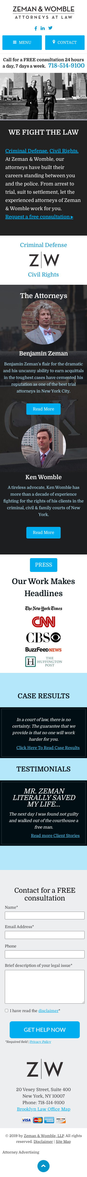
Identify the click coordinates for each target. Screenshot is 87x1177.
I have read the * (34, 1011)
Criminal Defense (43, 245)
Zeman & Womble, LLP (44, 1136)
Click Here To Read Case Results (48, 748)
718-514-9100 (66, 65)
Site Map (63, 1141)
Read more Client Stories (55, 835)
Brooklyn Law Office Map (43, 1109)
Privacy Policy (40, 1042)
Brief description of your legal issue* (38, 965)
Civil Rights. (64, 151)
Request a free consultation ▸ (39, 217)
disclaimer (48, 1011)
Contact (67, 42)
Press (43, 565)
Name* (11, 907)
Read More (43, 409)
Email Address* (19, 927)
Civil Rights (43, 274)
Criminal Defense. (26, 151)
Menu (25, 42)
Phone (10, 946)
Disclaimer (43, 1141)
